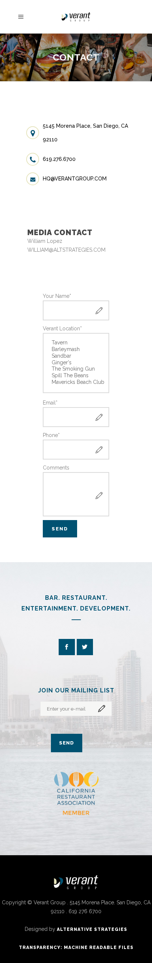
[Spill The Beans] (76, 375)
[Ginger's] (76, 363)
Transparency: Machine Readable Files (76, 947)
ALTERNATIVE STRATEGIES (92, 929)
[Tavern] (76, 343)
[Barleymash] (76, 349)
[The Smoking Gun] (76, 369)
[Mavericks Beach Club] (76, 382)
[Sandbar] (76, 356)
